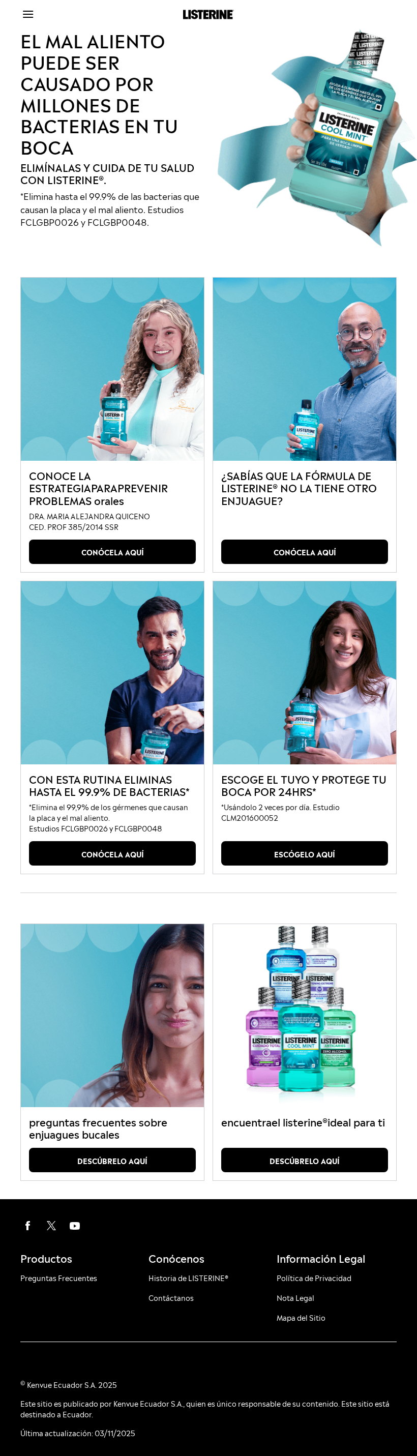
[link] (112, 369)
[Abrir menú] (67, 14)
